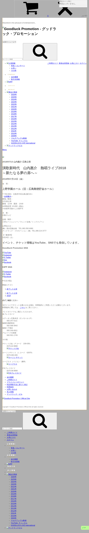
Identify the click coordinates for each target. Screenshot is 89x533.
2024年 (14, 99)
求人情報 (10, 392)
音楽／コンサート (18, 66)
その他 (13, 70)
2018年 (14, 114)
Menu (4, 150)
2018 (9, 296)
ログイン (83, 63)
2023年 (14, 102)
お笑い (13, 68)
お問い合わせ (12, 389)
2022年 (14, 104)
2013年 (14, 126)
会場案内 (7, 196)
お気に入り (74, 63)
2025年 (14, 97)
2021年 (14, 107)
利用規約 (10, 387)
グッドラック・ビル (14, 394)
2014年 (14, 124)
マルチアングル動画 (19, 138)
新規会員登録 (63, 63)
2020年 (14, 109)
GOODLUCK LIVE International (23, 143)
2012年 (14, 128)
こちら (22, 307)
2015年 (14, 121)
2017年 (14, 116)
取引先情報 (15, 79)
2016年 (14, 119)
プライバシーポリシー (15, 382)
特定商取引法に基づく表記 (17, 385)
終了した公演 (12, 289)
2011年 (13, 131)
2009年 (14, 136)
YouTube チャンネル (19, 141)
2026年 (14, 94)
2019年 (14, 111)
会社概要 (14, 77)
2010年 (14, 133)
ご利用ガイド (53, 63)
